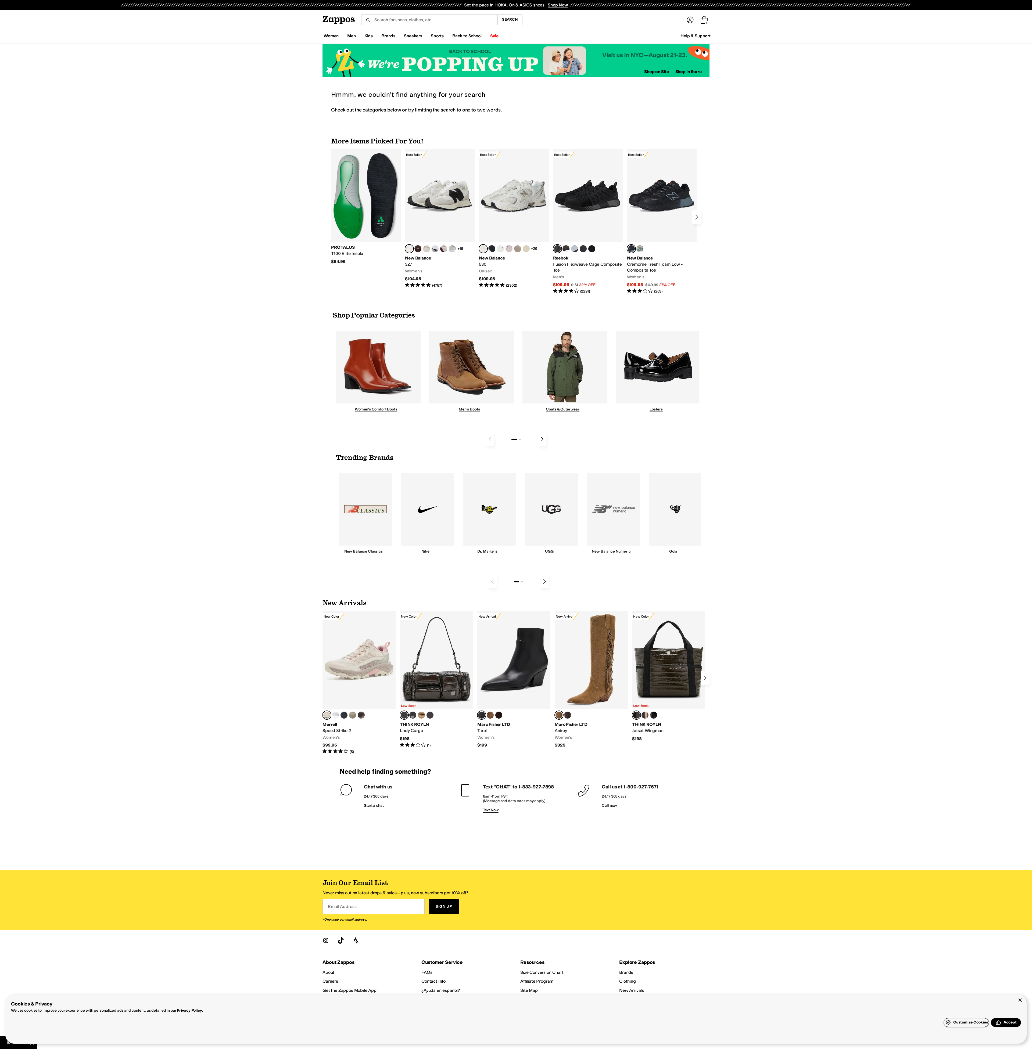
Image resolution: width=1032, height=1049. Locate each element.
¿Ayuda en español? (440, 990)
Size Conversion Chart (542, 972)
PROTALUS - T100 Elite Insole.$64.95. (366, 206)
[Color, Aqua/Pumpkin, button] (640, 248)
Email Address (342, 906)
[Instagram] (326, 940)
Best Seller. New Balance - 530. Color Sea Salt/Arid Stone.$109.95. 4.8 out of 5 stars (514, 218)
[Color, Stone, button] (352, 715)
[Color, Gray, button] (574, 248)
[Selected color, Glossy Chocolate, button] (404, 715)
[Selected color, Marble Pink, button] (326, 715)
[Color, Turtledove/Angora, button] (526, 248)
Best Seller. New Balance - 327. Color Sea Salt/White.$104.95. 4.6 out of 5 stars (440, 218)
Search (510, 19)
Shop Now (558, 5)
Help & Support (695, 35)
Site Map (529, 990)
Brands (626, 972)
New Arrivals (631, 990)
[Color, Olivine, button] (361, 715)
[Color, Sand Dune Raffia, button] (421, 715)
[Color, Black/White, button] (591, 248)
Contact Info (433, 981)
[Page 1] (514, 439)
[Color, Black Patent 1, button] (645, 715)
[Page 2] (520, 439)
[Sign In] (690, 20)
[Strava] (356, 940)
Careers (330, 981)
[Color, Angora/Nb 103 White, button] (452, 248)
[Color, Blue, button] (583, 248)
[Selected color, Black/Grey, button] (557, 248)
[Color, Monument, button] (344, 715)
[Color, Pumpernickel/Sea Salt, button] (418, 248)
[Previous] (490, 439)
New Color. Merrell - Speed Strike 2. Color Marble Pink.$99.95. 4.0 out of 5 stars (359, 683)
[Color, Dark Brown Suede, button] (498, 715)
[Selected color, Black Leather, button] (481, 715)
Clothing (627, 981)
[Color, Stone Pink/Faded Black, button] (509, 248)
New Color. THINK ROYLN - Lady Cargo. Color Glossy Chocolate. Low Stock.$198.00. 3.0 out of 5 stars (436, 679)
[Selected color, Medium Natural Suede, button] (559, 715)
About (328, 972)
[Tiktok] (341, 940)
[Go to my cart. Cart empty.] (704, 20)
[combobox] (429, 20)
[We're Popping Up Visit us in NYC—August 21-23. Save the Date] (516, 60)
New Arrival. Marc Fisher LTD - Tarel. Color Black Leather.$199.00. (513, 679)
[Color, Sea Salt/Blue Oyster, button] (500, 248)
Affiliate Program (536, 981)
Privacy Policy (189, 1010)
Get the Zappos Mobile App (349, 990)
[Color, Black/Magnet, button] (492, 248)
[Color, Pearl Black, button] (412, 715)
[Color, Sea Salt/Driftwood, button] (517, 248)
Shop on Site (656, 71)
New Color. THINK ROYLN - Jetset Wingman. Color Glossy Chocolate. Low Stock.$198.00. (668, 676)
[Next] (696, 217)
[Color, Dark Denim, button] (430, 715)
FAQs (426, 972)
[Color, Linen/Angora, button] (426, 248)
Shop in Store (688, 71)
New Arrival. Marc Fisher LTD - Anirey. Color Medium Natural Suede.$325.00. (591, 679)
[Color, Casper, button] (335, 715)
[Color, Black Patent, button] (653, 715)
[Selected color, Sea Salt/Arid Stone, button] (483, 248)
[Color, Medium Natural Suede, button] (490, 715)
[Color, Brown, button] (566, 248)
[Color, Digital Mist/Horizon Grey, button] (435, 248)
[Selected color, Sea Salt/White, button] (409, 248)
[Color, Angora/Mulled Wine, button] (443, 248)
